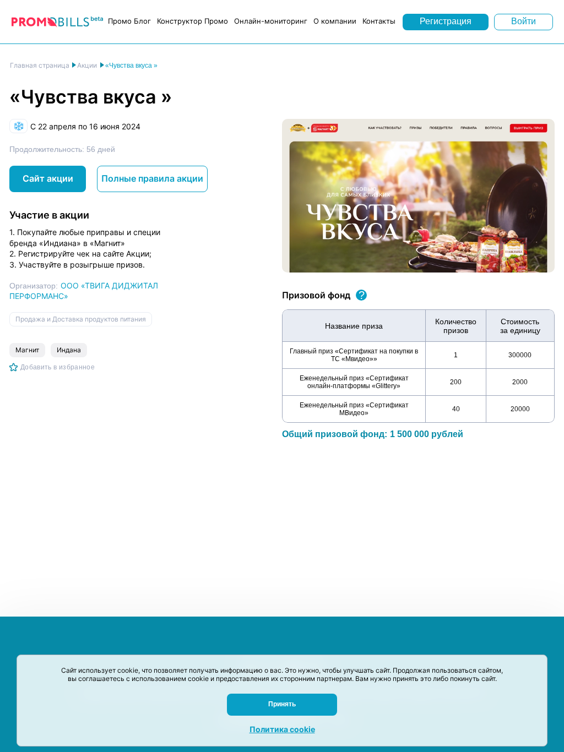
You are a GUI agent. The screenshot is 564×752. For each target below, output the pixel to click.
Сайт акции (48, 178)
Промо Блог (129, 21)
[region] (418, 366)
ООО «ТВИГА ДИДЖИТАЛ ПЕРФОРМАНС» (83, 290)
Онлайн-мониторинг (270, 21)
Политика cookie (282, 729)
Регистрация (445, 21)
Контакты (378, 21)
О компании (334, 21)
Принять (282, 704)
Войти (523, 21)
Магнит (27, 350)
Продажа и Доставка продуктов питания (80, 319)
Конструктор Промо (192, 21)
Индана (69, 350)
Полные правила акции (152, 178)
